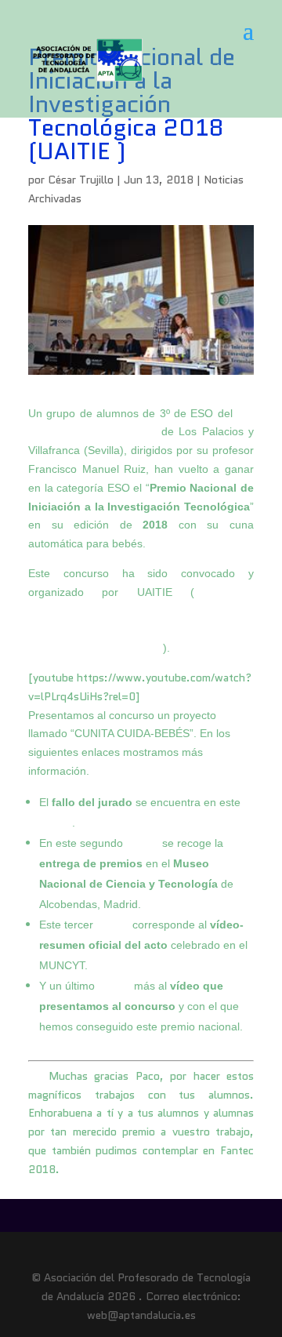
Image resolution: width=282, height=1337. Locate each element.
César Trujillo (81, 179)
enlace (55, 822)
